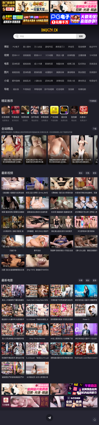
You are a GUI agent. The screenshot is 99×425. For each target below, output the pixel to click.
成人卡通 (38, 63)
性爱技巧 (93, 80)
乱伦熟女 (82, 63)
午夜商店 (27, 89)
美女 (80, 173)
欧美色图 (38, 72)
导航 (6, 89)
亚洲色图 (27, 72)
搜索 (81, 36)
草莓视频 (38, 89)
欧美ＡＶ (38, 55)
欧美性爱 (49, 63)
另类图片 (93, 72)
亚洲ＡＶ (16, 55)
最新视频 (7, 173)
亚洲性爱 (16, 63)
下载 (94, 129)
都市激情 (16, 80)
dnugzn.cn (49, 30)
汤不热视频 (49, 89)
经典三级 (71, 63)
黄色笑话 (82, 80)
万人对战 (38, 46)
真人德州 (27, 46)
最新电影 (7, 280)
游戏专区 (49, 46)
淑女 (87, 280)
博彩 (6, 46)
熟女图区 (82, 72)
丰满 (80, 280)
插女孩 (16, 89)
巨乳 (87, 173)
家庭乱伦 (27, 80)
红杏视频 (60, 89)
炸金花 (71, 46)
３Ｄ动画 (49, 55)
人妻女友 (38, 80)
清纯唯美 (71, 72)
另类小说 (71, 80)
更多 (94, 173)
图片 (6, 72)
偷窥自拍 (16, 72)
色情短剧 (82, 89)
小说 (6, 80)
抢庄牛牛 (93, 46)
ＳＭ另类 (93, 55)
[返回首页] (95, 420)
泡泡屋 (71, 89)
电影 (6, 63)
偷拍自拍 (27, 63)
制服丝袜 (60, 63)
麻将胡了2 (60, 46)
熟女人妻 (60, 55)
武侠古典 (49, 80)
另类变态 (93, 63)
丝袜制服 (71, 55)
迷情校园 (60, 80)
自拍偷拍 (27, 55)
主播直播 (82, 55)
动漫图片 (49, 72)
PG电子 (16, 46)
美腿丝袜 (60, 72)
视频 (6, 55)
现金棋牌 (82, 46)
